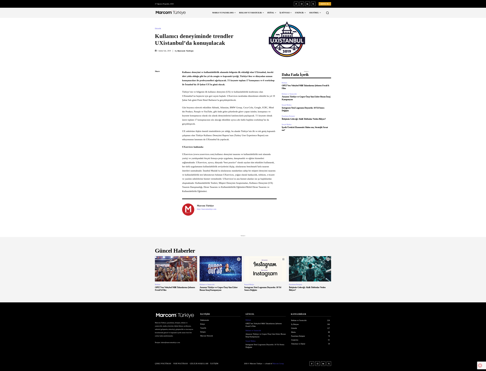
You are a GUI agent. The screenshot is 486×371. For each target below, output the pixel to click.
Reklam (284, 83)
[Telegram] (157, 107)
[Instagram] (302, 4)
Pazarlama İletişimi (288, 116)
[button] (327, 12)
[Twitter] (313, 4)
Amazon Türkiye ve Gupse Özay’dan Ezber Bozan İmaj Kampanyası (219, 288)
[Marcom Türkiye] (188, 209)
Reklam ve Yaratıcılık (289, 94)
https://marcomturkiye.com (206, 209)
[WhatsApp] (157, 95)
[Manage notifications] (480, 365)
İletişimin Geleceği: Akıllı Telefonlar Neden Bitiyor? (304, 119)
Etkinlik (158, 29)
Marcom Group (278, 364)
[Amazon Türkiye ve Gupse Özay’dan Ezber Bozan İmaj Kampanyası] (221, 268)
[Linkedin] (307, 4)
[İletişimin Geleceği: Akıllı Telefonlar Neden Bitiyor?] (310, 268)
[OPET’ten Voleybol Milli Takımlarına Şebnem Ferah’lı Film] (176, 268)
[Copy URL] (157, 113)
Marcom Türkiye (185, 51)
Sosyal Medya (286, 105)
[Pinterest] (157, 89)
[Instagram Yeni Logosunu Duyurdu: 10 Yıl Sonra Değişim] (265, 268)
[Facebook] (296, 4)
